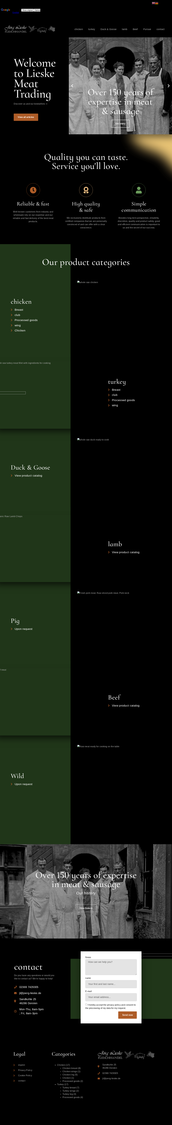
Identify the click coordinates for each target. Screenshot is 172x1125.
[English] (153, 3)
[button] (26, 117)
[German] (156, 3)
